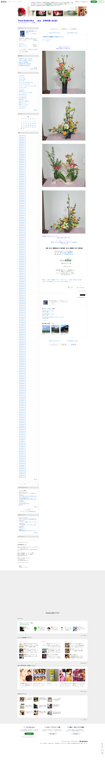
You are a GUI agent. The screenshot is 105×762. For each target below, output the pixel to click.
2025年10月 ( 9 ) (22, 152)
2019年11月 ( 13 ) (22, 273)
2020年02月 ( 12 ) (22, 268)
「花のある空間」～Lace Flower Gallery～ (28, 524)
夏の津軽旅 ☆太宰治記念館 (24, 65)
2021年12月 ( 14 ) (22, 230)
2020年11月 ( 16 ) (22, 252)
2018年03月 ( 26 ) (22, 307)
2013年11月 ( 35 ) (22, 395)
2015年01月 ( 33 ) (22, 371)
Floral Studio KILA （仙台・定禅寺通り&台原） (38, 20)
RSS (21, 566)
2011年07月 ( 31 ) (22, 443)
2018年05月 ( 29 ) (22, 303)
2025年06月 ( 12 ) (22, 159)
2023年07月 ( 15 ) (22, 198)
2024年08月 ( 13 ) (22, 176)
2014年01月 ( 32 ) (22, 392)
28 (32, 127)
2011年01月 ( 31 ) (22, 453)
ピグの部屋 (34, 33)
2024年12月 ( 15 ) (22, 169)
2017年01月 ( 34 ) (22, 331)
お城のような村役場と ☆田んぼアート (26, 60)
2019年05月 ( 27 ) (22, 283)
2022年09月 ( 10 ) (22, 215)
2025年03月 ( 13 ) (22, 164)
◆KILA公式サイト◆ (66, 263)
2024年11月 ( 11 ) (22, 171)
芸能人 (31, 622)
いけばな (47, 40)
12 (28, 123)
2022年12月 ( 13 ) (22, 210)
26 (28, 127)
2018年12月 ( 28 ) (22, 291)
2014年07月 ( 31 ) (22, 381)
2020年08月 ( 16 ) (22, 257)
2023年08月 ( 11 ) (22, 196)
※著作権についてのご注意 (23, 567)
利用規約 (57, 743)
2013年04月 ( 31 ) (22, 407)
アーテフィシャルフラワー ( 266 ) (25, 92)
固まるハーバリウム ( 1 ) (23, 104)
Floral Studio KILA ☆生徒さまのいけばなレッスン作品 (52, 317)
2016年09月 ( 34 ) (22, 337)
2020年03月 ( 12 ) (22, 266)
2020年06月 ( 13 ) (22, 261)
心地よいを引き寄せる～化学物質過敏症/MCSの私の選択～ (28, 519)
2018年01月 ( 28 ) (22, 310)
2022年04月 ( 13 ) (22, 224)
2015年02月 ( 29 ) (22, 370)
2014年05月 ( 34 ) (22, 385)
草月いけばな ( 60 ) (22, 94)
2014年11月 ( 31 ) (22, 375)
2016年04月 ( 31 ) (22, 346)
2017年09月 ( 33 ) (22, 317)
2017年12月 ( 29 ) (22, 312)
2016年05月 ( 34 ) (22, 344)
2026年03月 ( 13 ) (22, 144)
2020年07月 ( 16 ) (22, 259)
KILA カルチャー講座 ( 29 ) (24, 101)
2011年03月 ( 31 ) (22, 449)
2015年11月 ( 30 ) (22, 354)
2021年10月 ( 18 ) (22, 234)
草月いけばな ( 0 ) (22, 108)
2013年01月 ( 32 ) (22, 412)
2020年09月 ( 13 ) (22, 256)
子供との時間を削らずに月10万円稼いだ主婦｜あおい (28, 496)
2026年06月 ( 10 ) (22, 139)
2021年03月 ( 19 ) (22, 246)
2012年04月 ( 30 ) (22, 427)
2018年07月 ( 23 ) (22, 300)
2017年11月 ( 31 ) (22, 314)
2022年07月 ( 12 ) (22, 218)
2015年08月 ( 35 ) (22, 359)
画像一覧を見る (35, 68)
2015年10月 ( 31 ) (22, 356)
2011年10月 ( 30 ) (22, 438)
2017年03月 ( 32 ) (22, 327)
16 (21, 125)
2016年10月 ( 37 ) (22, 336)
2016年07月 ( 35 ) (22, 341)
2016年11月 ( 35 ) (22, 334)
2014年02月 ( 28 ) (22, 390)
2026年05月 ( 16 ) (22, 140)
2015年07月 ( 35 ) (22, 361)
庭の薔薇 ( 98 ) (22, 91)
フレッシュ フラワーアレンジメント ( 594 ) (27, 85)
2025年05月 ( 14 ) (22, 161)
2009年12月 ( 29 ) (22, 475)
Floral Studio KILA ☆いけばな (48, 310)
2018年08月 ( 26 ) (22, 298)
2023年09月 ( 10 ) (22, 195)
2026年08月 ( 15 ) (22, 135)
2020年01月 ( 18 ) (22, 269)
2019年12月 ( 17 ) (22, 271)
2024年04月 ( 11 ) (22, 183)
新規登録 (94, 1)
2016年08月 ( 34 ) (22, 339)
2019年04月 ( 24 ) (22, 285)
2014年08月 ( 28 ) (22, 380)
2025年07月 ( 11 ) (22, 157)
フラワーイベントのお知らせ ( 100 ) (26, 82)
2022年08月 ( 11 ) (22, 217)
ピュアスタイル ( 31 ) (23, 96)
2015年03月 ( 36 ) (22, 368)
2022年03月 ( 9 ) (22, 225)
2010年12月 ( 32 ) (22, 455)
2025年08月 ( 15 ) (22, 156)
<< (25, 116)
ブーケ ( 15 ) (21, 89)
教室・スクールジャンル (23, 46)
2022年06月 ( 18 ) (22, 220)
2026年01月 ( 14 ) (22, 147)
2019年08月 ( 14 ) (22, 278)
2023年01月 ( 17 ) (22, 208)
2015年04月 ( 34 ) (22, 366)
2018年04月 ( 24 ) (22, 305)
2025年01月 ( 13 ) (22, 167)
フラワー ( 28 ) (22, 80)
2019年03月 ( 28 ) (22, 286)
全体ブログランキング (23, 44)
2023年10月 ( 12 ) (22, 193)
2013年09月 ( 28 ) (22, 398)
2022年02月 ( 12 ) (22, 227)
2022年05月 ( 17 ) (22, 222)
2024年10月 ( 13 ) (22, 173)
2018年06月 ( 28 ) (22, 302)
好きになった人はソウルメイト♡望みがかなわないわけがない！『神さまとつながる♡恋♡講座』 (28, 493)
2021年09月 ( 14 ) (22, 235)
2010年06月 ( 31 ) (22, 465)
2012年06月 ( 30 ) (22, 424)
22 (35, 125)
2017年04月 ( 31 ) (22, 325)
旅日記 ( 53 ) (21, 99)
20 (30, 125)
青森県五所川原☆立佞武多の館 (25, 63)
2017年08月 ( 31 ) (22, 319)
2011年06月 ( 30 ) (22, 444)
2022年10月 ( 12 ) (22, 213)
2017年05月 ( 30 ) (22, 324)
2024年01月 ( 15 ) (22, 188)
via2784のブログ (22, 502)
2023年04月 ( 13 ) (22, 203)
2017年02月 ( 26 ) (22, 329)
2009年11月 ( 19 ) (22, 477)
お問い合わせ (51, 743)
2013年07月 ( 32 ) (22, 402)
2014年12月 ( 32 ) (22, 373)
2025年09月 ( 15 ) (22, 154)
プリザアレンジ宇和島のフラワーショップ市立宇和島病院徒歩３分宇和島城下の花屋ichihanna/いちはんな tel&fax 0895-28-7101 (28, 521)
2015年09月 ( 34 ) (22, 358)
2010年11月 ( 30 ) (22, 456)
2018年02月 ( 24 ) (22, 308)
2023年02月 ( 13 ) (22, 207)
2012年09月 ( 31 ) (22, 419)
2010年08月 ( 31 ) (22, 461)
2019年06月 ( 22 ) (22, 281)
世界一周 (20, 504)
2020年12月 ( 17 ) (22, 251)
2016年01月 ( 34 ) (22, 351)
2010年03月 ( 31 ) (22, 470)
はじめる (29, 733)
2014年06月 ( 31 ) (22, 383)
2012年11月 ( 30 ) (22, 415)
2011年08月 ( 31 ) (22, 441)
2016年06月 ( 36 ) (22, 342)
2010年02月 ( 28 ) (22, 472)
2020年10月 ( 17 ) (22, 254)
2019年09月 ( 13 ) (22, 276)
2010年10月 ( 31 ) (22, 458)
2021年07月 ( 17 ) (22, 239)
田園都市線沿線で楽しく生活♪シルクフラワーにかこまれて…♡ (28, 530)
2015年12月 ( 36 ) (22, 353)
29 (35, 127)
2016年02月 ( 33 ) (22, 349)
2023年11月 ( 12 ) (22, 191)
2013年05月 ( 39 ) (22, 405)
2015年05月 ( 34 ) (22, 365)
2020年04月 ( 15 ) (22, 264)
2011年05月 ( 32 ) (22, 446)
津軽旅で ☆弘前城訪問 (23, 62)
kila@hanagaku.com (69, 254)
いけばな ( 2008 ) (22, 79)
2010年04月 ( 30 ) (22, 468)
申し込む (76, 733)
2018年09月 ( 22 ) (22, 297)
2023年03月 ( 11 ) (22, 205)
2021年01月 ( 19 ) (22, 249)
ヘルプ (86, 743)
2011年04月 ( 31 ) (22, 448)
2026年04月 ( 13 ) (22, 142)
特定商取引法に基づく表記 (77, 743)
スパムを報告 (43, 743)
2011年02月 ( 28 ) (22, 451)
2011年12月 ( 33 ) (22, 434)
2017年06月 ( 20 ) (22, 322)
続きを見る (36, 40)
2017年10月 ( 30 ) (22, 315)
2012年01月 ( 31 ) (22, 432)
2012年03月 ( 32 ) (22, 429)
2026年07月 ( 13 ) (22, 137)
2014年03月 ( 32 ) (22, 388)
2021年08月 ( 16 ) (22, 237)
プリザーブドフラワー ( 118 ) (24, 84)
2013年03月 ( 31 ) (22, 409)
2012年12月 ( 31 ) (22, 414)
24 (23, 127)
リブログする (81, 287)
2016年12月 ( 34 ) (22, 332)
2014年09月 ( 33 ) (22, 378)
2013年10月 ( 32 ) (22, 397)
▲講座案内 (70, 252)
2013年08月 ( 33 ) (22, 400)
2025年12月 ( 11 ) (22, 149)
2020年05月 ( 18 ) (22, 263)
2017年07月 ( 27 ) (22, 320)
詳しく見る (52, 733)
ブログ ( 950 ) (21, 75)
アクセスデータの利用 (66, 743)
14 (32, 123)
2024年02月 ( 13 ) (22, 186)
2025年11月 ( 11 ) (22, 150)
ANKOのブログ (22, 527)
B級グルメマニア (68, 641)
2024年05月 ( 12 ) (22, 181)
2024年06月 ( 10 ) (22, 179)
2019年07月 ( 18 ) (22, 280)
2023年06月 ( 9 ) (22, 200)
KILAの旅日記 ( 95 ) (22, 97)
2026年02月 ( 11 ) (22, 145)
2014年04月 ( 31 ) (22, 387)
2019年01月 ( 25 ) (22, 290)
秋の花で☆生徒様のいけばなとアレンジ (53, 36)
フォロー (52, 303)
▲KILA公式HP (63, 252)
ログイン (101, 1)
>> (31, 116)
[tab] (24, 623)
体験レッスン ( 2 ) (22, 102)
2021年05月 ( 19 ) (22, 242)
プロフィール (28, 33)
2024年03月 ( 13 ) (22, 184)
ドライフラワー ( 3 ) (23, 106)
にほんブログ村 (64, 243)
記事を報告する (82, 297)
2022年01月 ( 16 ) (22, 229)
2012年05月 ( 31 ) (22, 426)
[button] (102, 752)
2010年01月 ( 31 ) (22, 473)
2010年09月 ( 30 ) (22, 460)
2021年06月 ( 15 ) (22, 241)
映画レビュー (45, 641)
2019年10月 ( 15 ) (22, 274)
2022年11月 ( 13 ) (22, 212)
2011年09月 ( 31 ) (22, 439)
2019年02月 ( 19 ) (22, 288)
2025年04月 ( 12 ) (22, 162)
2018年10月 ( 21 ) (22, 295)
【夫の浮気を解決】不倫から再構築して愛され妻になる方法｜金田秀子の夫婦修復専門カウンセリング (28, 499)
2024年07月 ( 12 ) (22, 178)
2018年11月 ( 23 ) (22, 293)
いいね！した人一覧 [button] (81, 290)
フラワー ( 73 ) (22, 77)
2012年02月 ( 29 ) (22, 431)
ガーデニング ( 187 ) (23, 87)
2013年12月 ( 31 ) (22, 393)
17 (23, 125)
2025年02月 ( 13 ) (22, 166)
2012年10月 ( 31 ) (22, 417)
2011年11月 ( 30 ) (22, 436)
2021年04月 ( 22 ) (22, 244)
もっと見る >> (44, 320)
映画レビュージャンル (24, 622)
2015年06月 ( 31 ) (22, 363)
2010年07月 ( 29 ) (22, 463)
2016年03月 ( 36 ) (22, 348)
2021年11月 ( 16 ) (22, 232)
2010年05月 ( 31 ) (22, 466)
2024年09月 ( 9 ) (22, 174)
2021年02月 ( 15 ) (22, 247)
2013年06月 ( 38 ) (22, 404)
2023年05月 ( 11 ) (22, 201)
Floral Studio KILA (21, 559)
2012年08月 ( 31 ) (22, 421)
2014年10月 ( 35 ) (22, 376)
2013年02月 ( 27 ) (22, 410)
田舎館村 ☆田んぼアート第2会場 (25, 58)
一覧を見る (35, 67)
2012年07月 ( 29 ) (22, 422)
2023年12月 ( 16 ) (22, 190)
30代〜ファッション (23, 641)
